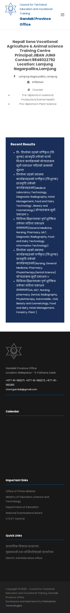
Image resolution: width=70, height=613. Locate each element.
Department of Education (22, 507)
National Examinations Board (24, 513)
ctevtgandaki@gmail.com (21, 389)
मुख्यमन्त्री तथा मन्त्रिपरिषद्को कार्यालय (30, 552)
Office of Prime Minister (21, 491)
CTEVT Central (15, 519)
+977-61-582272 (35, 380)
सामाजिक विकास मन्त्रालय (22, 546)
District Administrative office (24, 558)
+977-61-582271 (15, 380)
